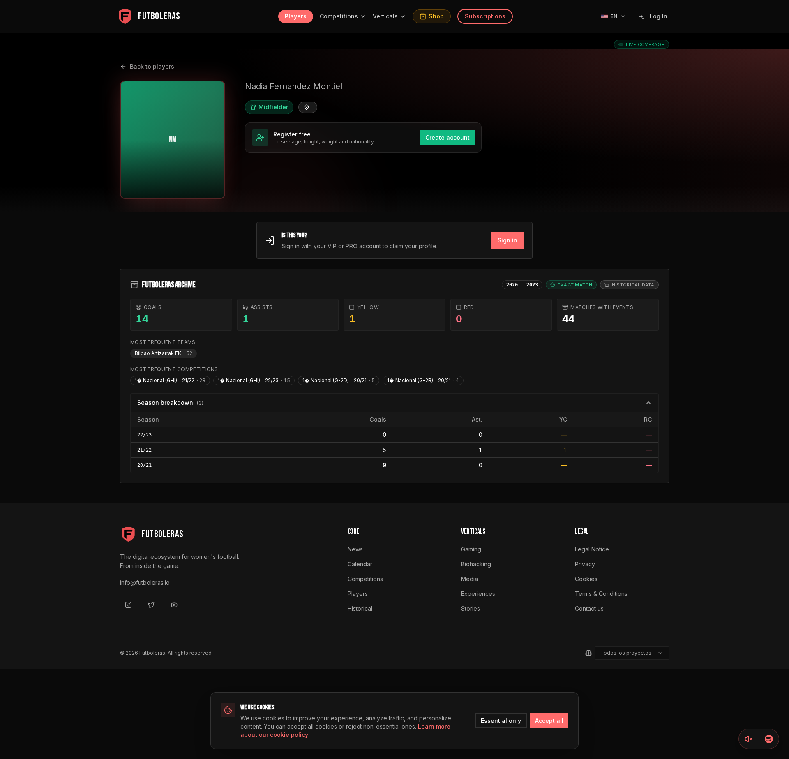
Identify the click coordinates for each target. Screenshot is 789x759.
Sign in (507, 240)
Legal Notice (592, 549)
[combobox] (632, 653)
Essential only (501, 720)
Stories (470, 608)
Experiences (478, 593)
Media (469, 578)
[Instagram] (128, 605)
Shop (436, 16)
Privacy (585, 564)
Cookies (586, 578)
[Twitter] (151, 605)
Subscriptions (485, 16)
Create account (447, 137)
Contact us (589, 608)
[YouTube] (174, 605)
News (355, 549)
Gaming (471, 549)
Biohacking (476, 564)
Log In (658, 16)
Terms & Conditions (601, 593)
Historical (360, 608)
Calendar (360, 564)
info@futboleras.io (145, 582)
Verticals (385, 16)
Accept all (549, 720)
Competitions (339, 16)
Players (296, 16)
